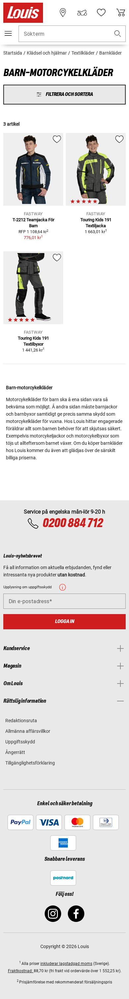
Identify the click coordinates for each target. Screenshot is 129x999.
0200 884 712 (72, 523)
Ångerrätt (15, 752)
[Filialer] (63, 13)
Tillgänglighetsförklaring (30, 763)
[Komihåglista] (101, 13)
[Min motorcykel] (82, 13)
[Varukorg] (121, 13)
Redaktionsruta (21, 720)
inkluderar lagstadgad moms (66, 963)
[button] (118, 34)
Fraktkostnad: (21, 971)
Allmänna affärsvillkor (27, 731)
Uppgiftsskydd (20, 741)
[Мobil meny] (8, 33)
